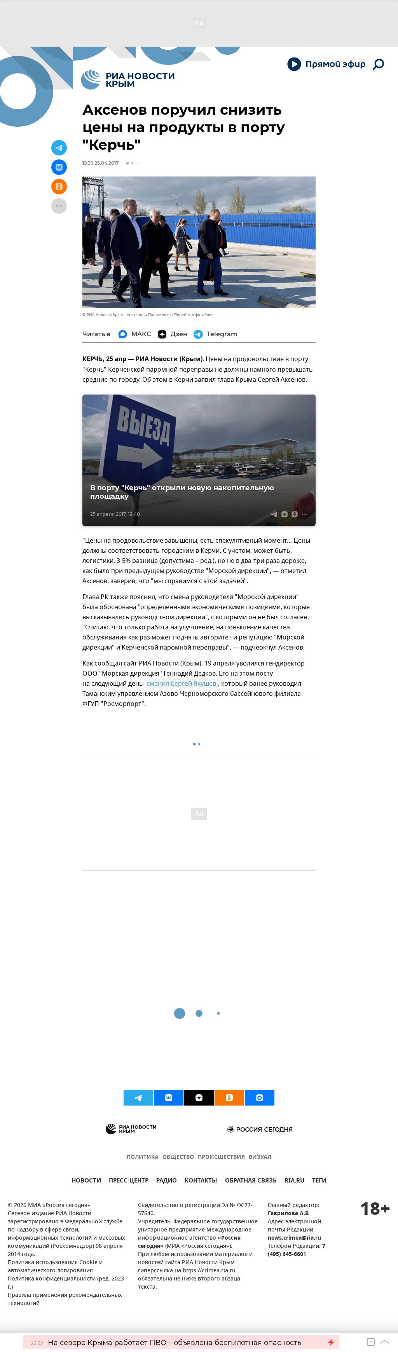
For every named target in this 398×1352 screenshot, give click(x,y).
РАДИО (166, 1181)
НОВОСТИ (86, 1181)
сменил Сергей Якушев (181, 683)
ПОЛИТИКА (143, 1157)
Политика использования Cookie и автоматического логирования (55, 1266)
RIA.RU (294, 1181)
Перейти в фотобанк (193, 315)
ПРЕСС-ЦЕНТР (128, 1181)
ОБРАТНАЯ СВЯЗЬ (251, 1181)
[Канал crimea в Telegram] (138, 1098)
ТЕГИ (319, 1181)
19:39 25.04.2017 (100, 163)
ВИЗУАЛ (260, 1157)
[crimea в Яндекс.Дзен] (199, 1098)
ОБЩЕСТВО (178, 1157)
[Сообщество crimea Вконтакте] (168, 1098)
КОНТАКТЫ (201, 1181)
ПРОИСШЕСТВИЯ (221, 1157)
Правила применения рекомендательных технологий (65, 1299)
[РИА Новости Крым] (127, 79)
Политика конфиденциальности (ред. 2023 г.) (66, 1283)
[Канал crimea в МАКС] (259, 1098)
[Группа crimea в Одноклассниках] (229, 1098)
